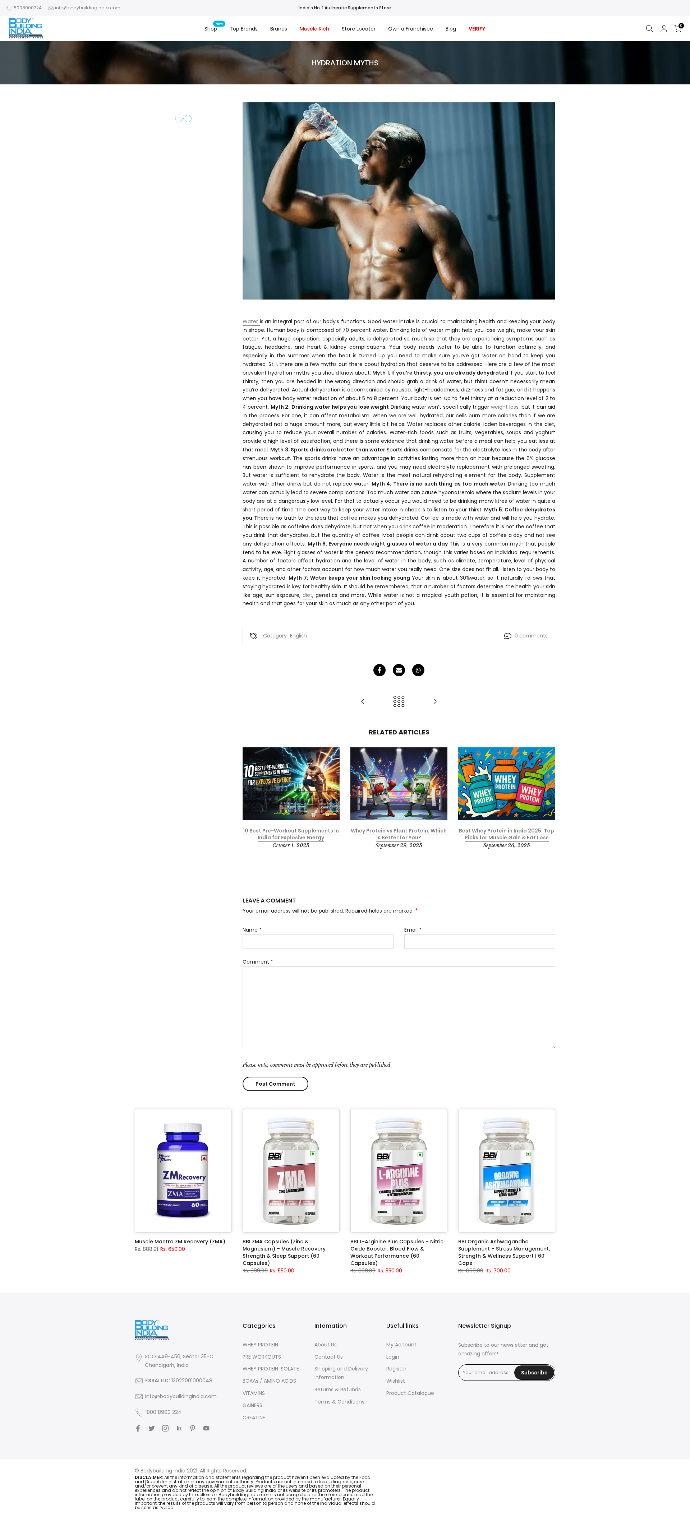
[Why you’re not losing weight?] (363, 702)
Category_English (285, 635)
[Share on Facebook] (379, 670)
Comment (258, 961)
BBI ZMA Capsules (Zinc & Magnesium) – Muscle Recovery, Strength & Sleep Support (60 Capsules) (285, 1252)
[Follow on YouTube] (206, 1428)
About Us (325, 1344)
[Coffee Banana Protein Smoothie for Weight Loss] (435, 702)
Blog (451, 28)
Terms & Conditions (339, 1401)
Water (251, 321)
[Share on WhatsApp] (418, 670)
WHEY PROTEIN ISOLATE (271, 1368)
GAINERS (252, 1405)
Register (396, 1368)
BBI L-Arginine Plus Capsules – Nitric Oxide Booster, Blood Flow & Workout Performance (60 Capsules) (396, 1252)
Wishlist (395, 1380)
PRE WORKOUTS (262, 1356)
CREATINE (254, 1417)
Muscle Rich (314, 28)
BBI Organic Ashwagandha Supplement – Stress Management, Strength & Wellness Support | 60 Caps (504, 1252)
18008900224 (27, 8)
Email (413, 929)
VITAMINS (254, 1393)
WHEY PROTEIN (260, 1344)
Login (392, 1356)
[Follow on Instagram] (165, 1428)
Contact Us (328, 1356)
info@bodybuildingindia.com (87, 8)
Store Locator (359, 28)
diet (307, 595)
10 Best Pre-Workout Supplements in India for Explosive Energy (291, 834)
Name (252, 929)
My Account (401, 1344)
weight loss (505, 406)
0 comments (531, 635)
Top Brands (244, 28)
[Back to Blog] (399, 702)
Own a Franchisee (410, 28)
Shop (213, 28)
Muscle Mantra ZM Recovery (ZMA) (180, 1241)
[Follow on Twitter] (151, 1428)
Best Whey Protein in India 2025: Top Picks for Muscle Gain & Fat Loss (506, 834)
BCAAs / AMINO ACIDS (269, 1380)
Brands (278, 28)
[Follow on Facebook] (138, 1428)
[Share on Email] (399, 670)
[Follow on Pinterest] (192, 1428)
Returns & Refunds (337, 1389)
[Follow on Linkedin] (179, 1428)
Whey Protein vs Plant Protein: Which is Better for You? (399, 834)
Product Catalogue (410, 1393)
